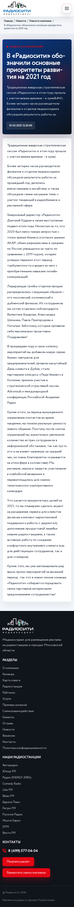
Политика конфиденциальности (24, 748)
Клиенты (8, 717)
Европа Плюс (11, 802)
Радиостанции (12, 687)
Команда (8, 674)
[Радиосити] (17, 8)
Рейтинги (8, 693)
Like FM (7, 790)
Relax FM (8, 796)
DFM (5, 827)
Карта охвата (11, 680)
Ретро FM (9, 808)
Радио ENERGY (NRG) (16, 778)
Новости (21, 21)
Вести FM (8, 833)
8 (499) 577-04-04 (23, 850)
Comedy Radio (11, 784)
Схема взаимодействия (18, 711)
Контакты (9, 742)
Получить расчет (18, 862)
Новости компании (40, 21)
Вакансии (8, 736)
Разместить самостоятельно (26, 873)
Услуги (6, 699)
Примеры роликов (14, 705)
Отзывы (7, 723)
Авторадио (10, 765)
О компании (10, 668)
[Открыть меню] (67, 8)
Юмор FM (9, 771)
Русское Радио (12, 814)
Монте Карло (11, 821)
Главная (8, 21)
